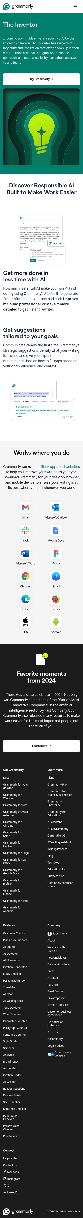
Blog (50, 856)
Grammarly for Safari (12, 834)
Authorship (10, 1068)
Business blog (56, 876)
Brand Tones (11, 1061)
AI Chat (8, 994)
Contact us (10, 1165)
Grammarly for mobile (12, 882)
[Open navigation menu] (76, 6)
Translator (9, 987)
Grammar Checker (15, 933)
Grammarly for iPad (15, 901)
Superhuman (60, 933)
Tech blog (53, 862)
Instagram (13, 1179)
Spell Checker (11, 1102)
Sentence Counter (14, 1034)
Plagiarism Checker (15, 940)
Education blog (57, 869)
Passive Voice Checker (11, 1127)
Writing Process (57, 849)
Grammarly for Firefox (12, 844)
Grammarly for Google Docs (12, 871)
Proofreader (11, 1136)
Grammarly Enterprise (55, 803)
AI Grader (9, 1082)
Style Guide (10, 1041)
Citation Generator (15, 967)
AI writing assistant (59, 842)
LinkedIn (12, 1192)
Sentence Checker (14, 1109)
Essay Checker (12, 974)
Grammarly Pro (57, 784)
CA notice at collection (55, 1023)
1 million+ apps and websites (57, 467)
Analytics (8, 1055)
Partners (53, 984)
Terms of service (58, 1005)
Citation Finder (12, 1075)
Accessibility (55, 1039)
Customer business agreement (59, 1013)
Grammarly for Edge (16, 853)
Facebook (13, 1172)
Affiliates (53, 978)
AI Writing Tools (13, 1001)
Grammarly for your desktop (15, 786)
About (51, 940)
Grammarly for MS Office (14, 861)
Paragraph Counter (15, 1028)
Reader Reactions (14, 1088)
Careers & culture (59, 964)
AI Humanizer (12, 960)
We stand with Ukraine (56, 949)
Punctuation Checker (10, 1117)
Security (53, 1032)
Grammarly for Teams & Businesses (60, 793)
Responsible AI (57, 957)
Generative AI (56, 835)
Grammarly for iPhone (12, 892)
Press (51, 971)
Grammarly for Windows (12, 796)
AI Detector (10, 953)
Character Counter (15, 1021)
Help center (10, 1158)
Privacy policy (56, 998)
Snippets (8, 1048)
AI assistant (55, 822)
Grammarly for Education (57, 813)
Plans (51, 777)
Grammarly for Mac (15, 805)
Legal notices (56, 1046)
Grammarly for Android (12, 909)
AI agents (9, 947)
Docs (6, 777)
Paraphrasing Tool (14, 980)
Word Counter (12, 1014)
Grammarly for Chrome (12, 823)
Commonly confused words (60, 884)
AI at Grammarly (58, 829)
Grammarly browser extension (15, 813)
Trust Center (55, 991)
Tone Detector (12, 1007)
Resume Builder (13, 1095)
